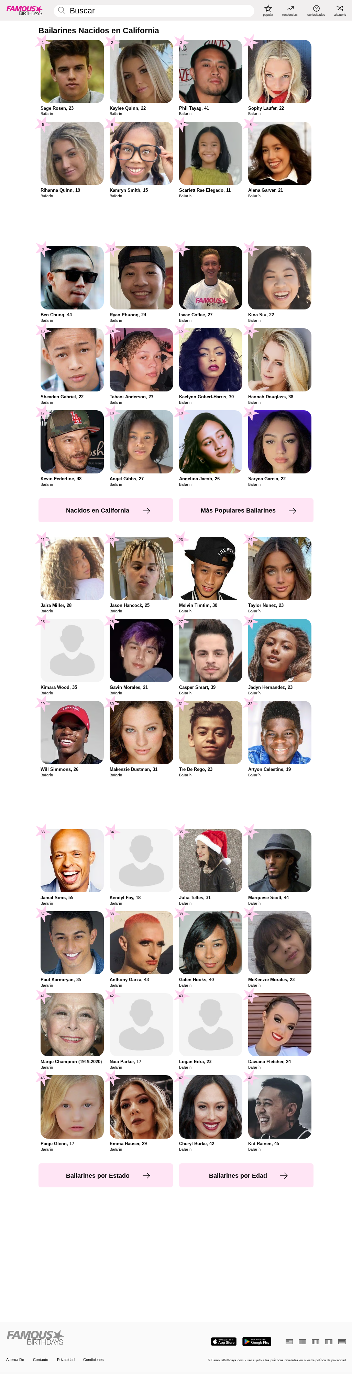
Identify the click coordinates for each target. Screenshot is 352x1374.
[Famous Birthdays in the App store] (223, 1341)
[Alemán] (341, 1341)
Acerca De (15, 1360)
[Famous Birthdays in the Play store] (257, 1341)
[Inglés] (289, 1341)
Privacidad (66, 1360)
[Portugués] (302, 1341)
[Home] (89, 1338)
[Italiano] (328, 1341)
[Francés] (315, 1341)
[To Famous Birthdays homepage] (25, 10)
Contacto (40, 1360)
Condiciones (93, 1360)
